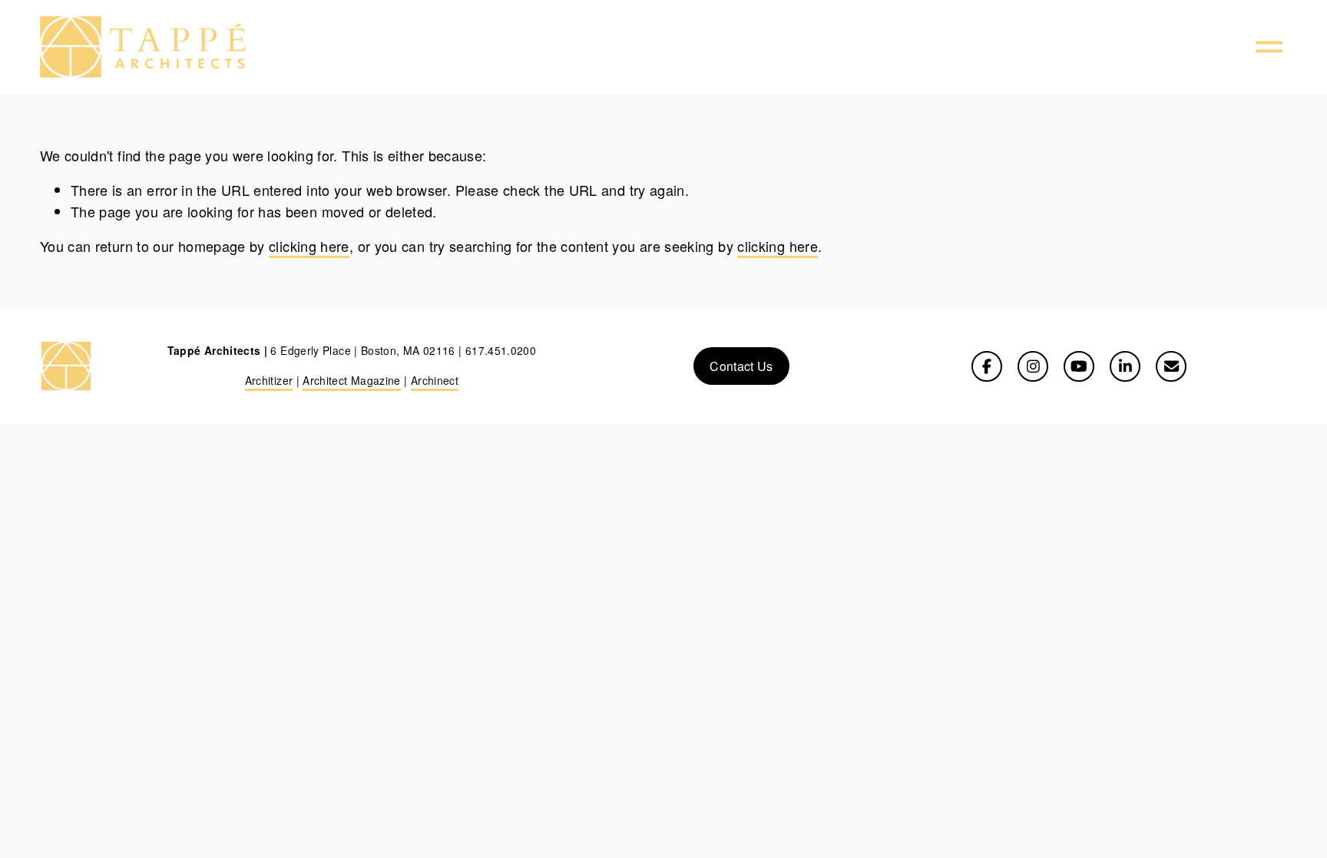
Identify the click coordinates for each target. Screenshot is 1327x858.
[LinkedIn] (1125, 366)
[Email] (1171, 366)
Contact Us (741, 366)
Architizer (269, 380)
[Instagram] (1033, 366)
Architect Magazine (352, 380)
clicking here (309, 246)
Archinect (434, 380)
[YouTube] (1079, 366)
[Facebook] (986, 366)
